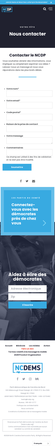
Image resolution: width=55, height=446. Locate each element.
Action (47, 345)
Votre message (14, 135)
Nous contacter (27, 408)
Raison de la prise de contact (22, 124)
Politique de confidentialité (27, 405)
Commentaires (14, 147)
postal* (13, 112)
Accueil (8, 345)
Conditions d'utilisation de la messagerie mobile (27, 411)
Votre (12, 88)
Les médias (34, 345)
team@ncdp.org (27, 399)
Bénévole (20, 345)
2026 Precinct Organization (27, 355)
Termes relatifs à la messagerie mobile (27, 352)
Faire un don (27, 348)
